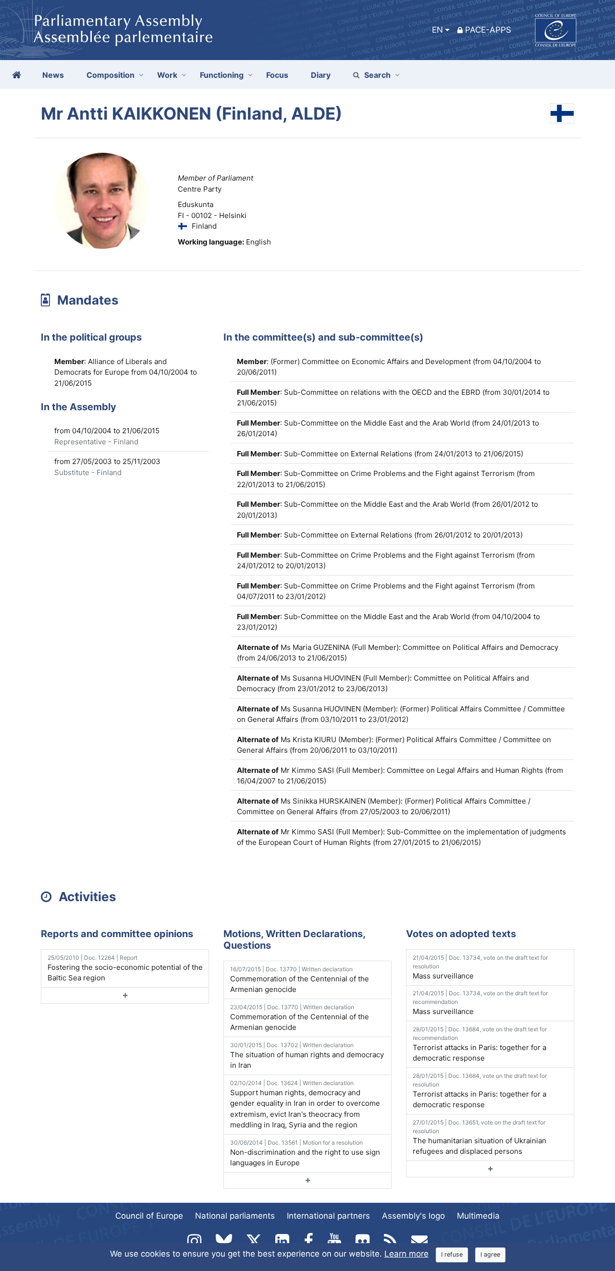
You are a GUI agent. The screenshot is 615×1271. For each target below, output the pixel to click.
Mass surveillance (480, 967)
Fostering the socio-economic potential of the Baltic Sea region (125, 968)
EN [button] (437, 30)
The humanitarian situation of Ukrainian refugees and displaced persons (479, 1137)
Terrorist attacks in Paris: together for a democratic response (480, 1044)
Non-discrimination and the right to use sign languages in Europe (305, 1153)
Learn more (406, 1254)
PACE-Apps (488, 30)
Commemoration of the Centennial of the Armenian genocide (299, 979)
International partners (328, 1216)
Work (167, 75)
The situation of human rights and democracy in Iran (307, 1055)
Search (377, 75)
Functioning (222, 75)
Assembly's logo (413, 1216)
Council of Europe (149, 1216)
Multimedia (478, 1216)
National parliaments (235, 1216)
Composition (110, 75)
